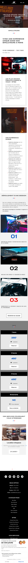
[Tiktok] (22, 476)
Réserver (14, 345)
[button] (3, 2)
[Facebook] (10, 476)
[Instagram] (6, 476)
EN (23, 2)
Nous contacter (14, 408)
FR (21, 2)
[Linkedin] (14, 476)
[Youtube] (18, 476)
